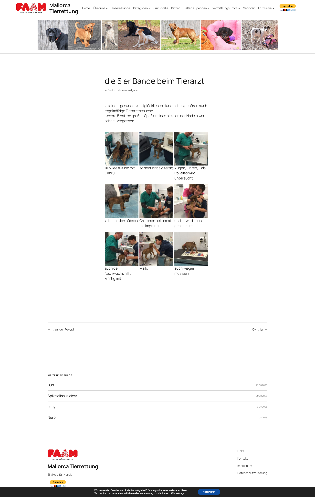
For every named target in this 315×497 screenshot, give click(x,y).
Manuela (122, 90)
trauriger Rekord (63, 329)
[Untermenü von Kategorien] (149, 8)
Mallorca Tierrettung (63, 8)
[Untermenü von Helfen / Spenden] (208, 8)
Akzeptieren (209, 491)
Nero (52, 417)
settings (180, 493)
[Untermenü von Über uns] (107, 8)
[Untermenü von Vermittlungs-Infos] (239, 8)
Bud (51, 385)
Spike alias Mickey (62, 396)
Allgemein (134, 90)
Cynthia (257, 329)
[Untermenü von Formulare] (273, 8)
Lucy (51, 407)
